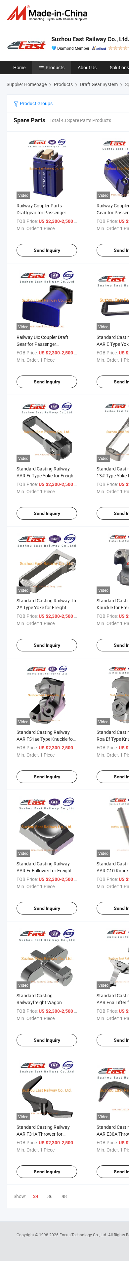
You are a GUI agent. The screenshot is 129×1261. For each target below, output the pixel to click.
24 (35, 1196)
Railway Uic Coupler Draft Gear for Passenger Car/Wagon (42, 344)
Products (55, 67)
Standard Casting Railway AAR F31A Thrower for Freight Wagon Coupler (43, 1134)
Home (19, 67)
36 (50, 1196)
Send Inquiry (47, 250)
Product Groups (36, 103)
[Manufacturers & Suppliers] (48, 13)
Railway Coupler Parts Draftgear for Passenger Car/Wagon (41, 212)
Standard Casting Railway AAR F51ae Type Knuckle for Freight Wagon (45, 739)
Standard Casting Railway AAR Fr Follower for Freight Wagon (44, 870)
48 (64, 1196)
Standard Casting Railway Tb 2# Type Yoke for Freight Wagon (46, 607)
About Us (87, 67)
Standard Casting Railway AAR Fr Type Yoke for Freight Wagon (46, 475)
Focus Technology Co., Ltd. (84, 1234)
